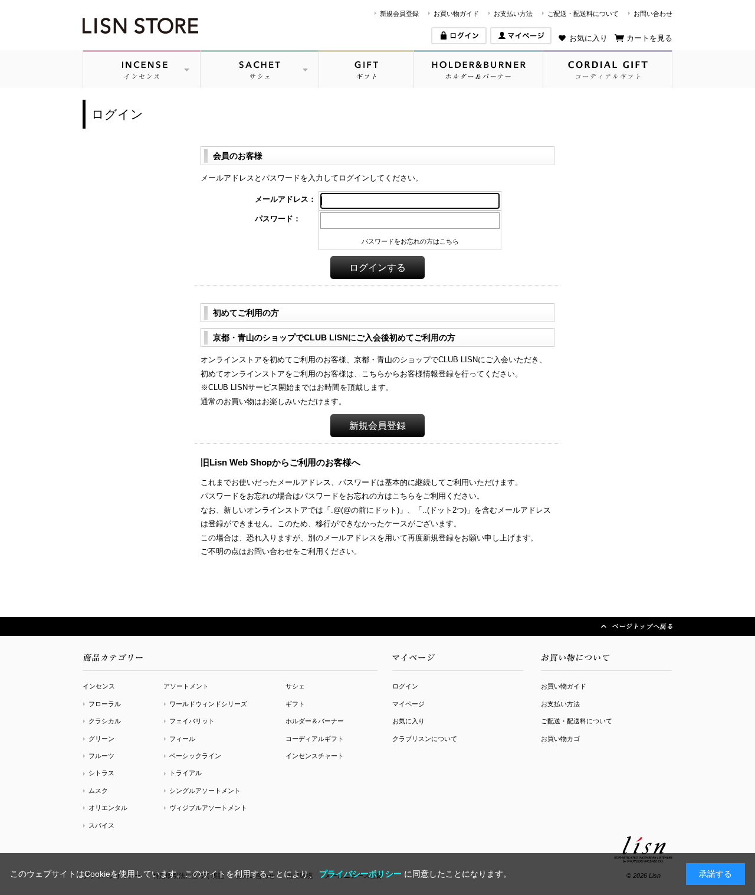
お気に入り (588, 38)
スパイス (101, 825)
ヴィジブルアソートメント (208, 807)
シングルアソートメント (205, 790)
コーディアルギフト (314, 738)
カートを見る (649, 38)
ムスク (98, 790)
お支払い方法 (513, 13)
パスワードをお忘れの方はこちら (410, 241)
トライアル (185, 772)
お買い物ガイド (456, 13)
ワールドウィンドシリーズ (208, 703)
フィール (182, 738)
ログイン (405, 686)
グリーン (101, 738)
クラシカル (104, 720)
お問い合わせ (652, 13)
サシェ (295, 686)
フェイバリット (192, 720)
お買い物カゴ (560, 738)
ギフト (295, 703)
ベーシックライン (195, 755)
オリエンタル (107, 807)
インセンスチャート (314, 755)
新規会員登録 (399, 13)
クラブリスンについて (424, 738)
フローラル (104, 703)
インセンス (99, 686)
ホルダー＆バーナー (314, 720)
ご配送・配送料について (583, 13)
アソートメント (186, 686)
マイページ (408, 703)
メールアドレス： (285, 199)
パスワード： (278, 218)
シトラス (101, 772)
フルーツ (101, 755)
